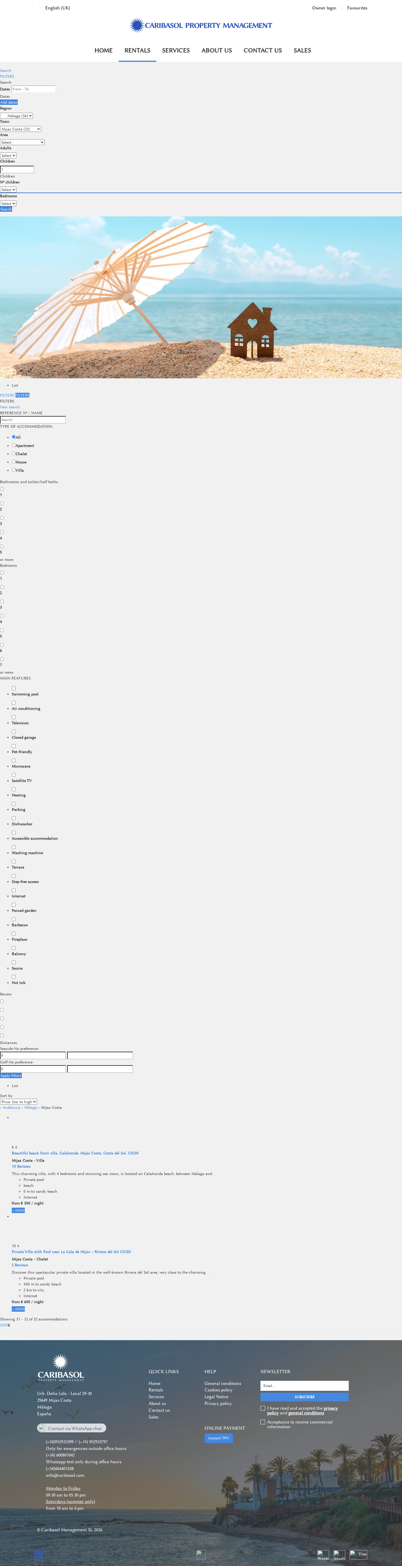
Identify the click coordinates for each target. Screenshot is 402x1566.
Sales (302, 50)
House (21, 462)
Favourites (357, 8)
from (16, 1203)
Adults (5, 147)
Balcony (19, 953)
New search (10, 407)
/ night (37, 1203)
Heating (19, 795)
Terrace (18, 867)
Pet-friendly (22, 751)
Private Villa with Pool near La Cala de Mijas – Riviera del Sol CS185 (71, 1251)
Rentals (137, 50)
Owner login (324, 8)
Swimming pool (25, 694)
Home (103, 50)
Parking (18, 809)
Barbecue (20, 924)
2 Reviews (20, 1264)
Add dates (8, 102)
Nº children (10, 182)
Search (5, 70)
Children (7, 161)
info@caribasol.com (65, 1475)
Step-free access (25, 881)
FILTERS (7, 76)
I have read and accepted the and (302, 1410)
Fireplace (19, 939)
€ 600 (25, 1301)
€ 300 (25, 1203)
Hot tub (18, 982)
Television (20, 722)
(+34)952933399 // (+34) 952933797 (77, 1441)
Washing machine (27, 852)
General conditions (223, 1383)
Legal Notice (216, 1396)
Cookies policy (218, 1390)
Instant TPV (218, 1438)
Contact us (263, 50)
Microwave (21, 766)
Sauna (17, 968)
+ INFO (18, 1210)
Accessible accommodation (35, 838)
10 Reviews (21, 1166)
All (18, 437)
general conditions (306, 1413)
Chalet (21, 453)
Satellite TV (22, 780)
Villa (20, 470)
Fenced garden (24, 910)
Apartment (25, 445)
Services (176, 50)
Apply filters (10, 1075)
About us (217, 50)
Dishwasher (22, 823)
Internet (19, 896)
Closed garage (24, 737)
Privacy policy (218, 1403)
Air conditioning (26, 708)
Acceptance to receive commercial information (300, 1424)
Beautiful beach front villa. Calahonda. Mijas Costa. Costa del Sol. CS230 (75, 1153)
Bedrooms (8, 195)
